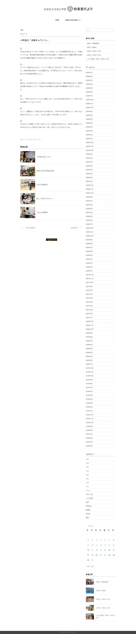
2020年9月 (89, 333)
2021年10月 (89, 282)
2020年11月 (89, 325)
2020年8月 (89, 337)
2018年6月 (89, 438)
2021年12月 (89, 275)
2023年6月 (89, 205)
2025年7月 (89, 115)
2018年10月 (89, 422)
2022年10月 (89, 236)
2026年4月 (89, 84)
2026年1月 (89, 96)
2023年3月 (89, 216)
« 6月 (88, 566)
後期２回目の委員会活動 (45, 171)
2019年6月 (89, 391)
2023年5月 (89, 209)
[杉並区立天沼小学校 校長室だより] (68, 7)
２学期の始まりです (43, 157)
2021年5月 (89, 302)
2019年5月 (89, 395)
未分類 (88, 514)
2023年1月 (89, 224)
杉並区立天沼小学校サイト (73, 20)
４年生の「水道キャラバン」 (34, 139)
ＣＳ (87, 486)
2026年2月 (89, 92)
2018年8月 (89, 430)
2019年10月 (89, 376)
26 (101, 555)
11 (96, 545)
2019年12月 (89, 368)
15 (114, 545)
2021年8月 (89, 290)
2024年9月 (89, 154)
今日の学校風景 (42, 184)
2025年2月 (89, 135)
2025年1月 (89, 139)
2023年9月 (89, 197)
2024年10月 (89, 150)
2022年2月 (89, 267)
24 (92, 555)
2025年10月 (89, 107)
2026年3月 (89, 88)
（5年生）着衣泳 (91, 47)
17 (92, 550)
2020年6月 (89, 345)
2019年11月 (89, 372)
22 (114, 550)
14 (109, 545)
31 (92, 560)
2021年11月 (89, 279)
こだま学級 (89, 498)
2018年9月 (89, 426)
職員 (87, 518)
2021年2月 (89, 314)
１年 (87, 459)
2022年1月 (89, 271)
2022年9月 (89, 240)
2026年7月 (89, 72)
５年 (87, 475)
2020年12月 (89, 321)
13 (105, 545)
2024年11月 (89, 146)
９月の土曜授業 (42, 212)
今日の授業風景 (30, 228)
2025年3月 (89, 131)
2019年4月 (89, 399)
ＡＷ (87, 483)
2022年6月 (89, 251)
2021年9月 (89, 286)
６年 (87, 479)
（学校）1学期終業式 (92, 43)
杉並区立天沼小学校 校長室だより (68, 632)
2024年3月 (89, 174)
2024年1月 (89, 181)
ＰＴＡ (88, 490)
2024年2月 (89, 177)
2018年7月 (89, 434)
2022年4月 (89, 259)
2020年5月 (89, 349)
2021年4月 (89, 306)
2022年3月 (89, 263)
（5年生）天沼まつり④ (93, 51)
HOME (57, 20)
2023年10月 (89, 193)
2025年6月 (89, 119)
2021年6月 (89, 298)
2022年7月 (89, 247)
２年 (87, 463)
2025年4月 (89, 127)
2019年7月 (89, 387)
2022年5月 (89, 255)
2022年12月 (89, 228)
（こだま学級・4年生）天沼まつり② (97, 59)
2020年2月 (89, 360)
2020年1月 (89, 364)
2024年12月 (89, 142)
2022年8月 (89, 244)
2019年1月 (89, 411)
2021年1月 (89, 317)
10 (92, 545)
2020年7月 (89, 341)
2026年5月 (89, 80)
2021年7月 (89, 294)
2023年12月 (89, 185)
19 (101, 550)
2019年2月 (89, 407)
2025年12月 (89, 100)
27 (105, 555)
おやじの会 (89, 494)
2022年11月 (89, 232)
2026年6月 (89, 76)
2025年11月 (89, 104)
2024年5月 (89, 166)
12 (101, 545)
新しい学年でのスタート (45, 198)
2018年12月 (89, 415)
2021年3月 (89, 310)
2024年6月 (89, 162)
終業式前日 (74, 228)
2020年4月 (89, 352)
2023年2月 (89, 220)
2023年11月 (89, 189)
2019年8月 (89, 384)
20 (105, 550)
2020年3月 (89, 356)
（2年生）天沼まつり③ (93, 55)
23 (88, 555)
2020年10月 (89, 329)
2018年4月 (89, 446)
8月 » (93, 566)
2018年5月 (89, 442)
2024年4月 (89, 170)
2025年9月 (89, 111)
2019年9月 (89, 380)
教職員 (88, 510)
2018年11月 (89, 419)
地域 (87, 502)
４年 (21, 30)
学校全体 (88, 506)
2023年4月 (89, 212)
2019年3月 (89, 403)
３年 (87, 467)
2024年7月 (89, 158)
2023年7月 (89, 201)
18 (96, 550)
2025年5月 (89, 123)
